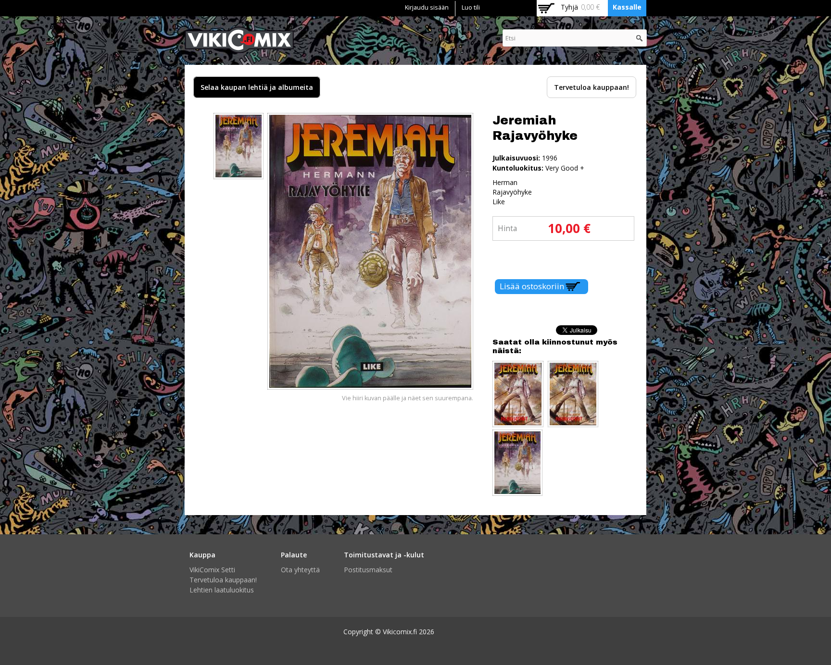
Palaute (294, 554)
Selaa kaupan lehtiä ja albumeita (257, 87)
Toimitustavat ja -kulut (384, 554)
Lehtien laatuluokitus (221, 589)
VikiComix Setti (212, 569)
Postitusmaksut (368, 569)
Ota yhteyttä (300, 569)
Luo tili (471, 7)
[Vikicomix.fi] (239, 48)
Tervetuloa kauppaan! (591, 87)
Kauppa (202, 554)
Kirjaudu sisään (427, 7)
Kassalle (627, 7)
